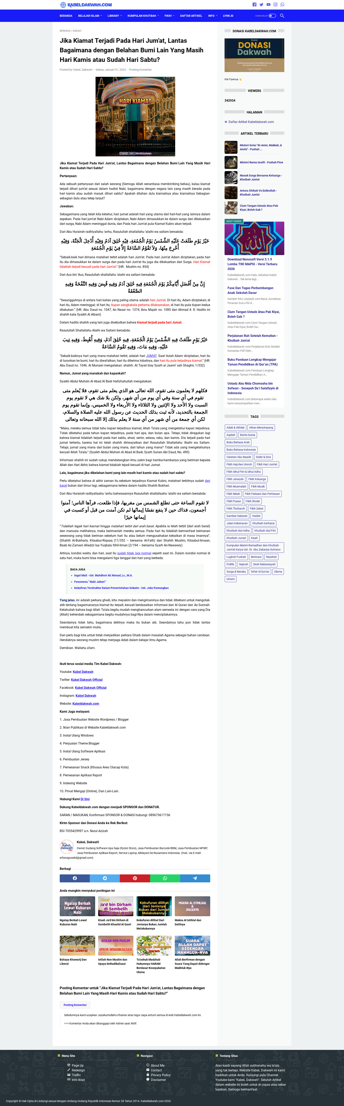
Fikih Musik (258, 486)
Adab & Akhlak (235, 427)
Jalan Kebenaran (237, 523)
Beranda (66, 15)
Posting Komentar (140, 69)
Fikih (168, 15)
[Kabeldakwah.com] (89, 5)
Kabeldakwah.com (152, 1101)
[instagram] (275, 5)
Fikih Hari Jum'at (267, 464)
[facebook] (254, 5)
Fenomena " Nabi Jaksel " (90, 582)
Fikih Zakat (256, 508)
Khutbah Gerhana (263, 523)
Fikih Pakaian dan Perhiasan (262, 494)
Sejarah (243, 564)
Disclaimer (158, 1080)
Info (211, 15)
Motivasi (256, 557)
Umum (231, 579)
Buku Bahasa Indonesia (241, 449)
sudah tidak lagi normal (134, 553)
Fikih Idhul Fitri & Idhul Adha (244, 472)
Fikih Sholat (253, 501)
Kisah (254, 538)
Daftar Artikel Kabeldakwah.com (251, 122)
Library (113, 15)
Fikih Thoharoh (236, 508)
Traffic (76, 1075)
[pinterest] (135, 878)
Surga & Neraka (236, 571)
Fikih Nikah (233, 494)
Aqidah (231, 435)
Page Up (78, 1065)
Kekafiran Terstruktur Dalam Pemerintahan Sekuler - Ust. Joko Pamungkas (121, 588)
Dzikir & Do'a (263, 457)
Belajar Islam (88, 15)
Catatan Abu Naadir (239, 457)
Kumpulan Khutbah (142, 15)
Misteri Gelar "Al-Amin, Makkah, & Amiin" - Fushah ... (261, 147)
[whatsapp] (282, 5)
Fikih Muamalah (236, 486)
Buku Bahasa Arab (238, 442)
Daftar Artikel (191, 15)
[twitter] (261, 5)
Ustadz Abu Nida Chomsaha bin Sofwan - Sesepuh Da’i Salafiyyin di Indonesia (253, 388)
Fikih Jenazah (235, 479)
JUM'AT (151, 356)
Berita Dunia (247, 435)
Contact (156, 1070)
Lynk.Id (228, 15)
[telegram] (195, 878)
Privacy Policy (161, 1075)
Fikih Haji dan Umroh (239, 464)
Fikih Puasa (234, 501)
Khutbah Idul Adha (238, 530)
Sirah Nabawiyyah (264, 564)
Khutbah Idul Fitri (265, 530)
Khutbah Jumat (236, 538)
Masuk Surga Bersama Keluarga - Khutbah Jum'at (261, 177)
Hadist (256, 516)
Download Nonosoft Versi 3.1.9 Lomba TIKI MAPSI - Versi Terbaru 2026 (252, 264)
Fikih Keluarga (257, 479)
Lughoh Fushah (236, 557)
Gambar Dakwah (237, 516)
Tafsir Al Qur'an (260, 571)
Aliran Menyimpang (261, 427)
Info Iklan (78, 1080)
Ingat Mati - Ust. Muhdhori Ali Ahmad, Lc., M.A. (103, 575)
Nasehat (271, 557)
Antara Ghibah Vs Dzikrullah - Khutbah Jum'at (258, 192)
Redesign (78, 1070)
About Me (157, 1065)
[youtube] (268, 5)
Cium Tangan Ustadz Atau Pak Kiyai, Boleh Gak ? (259, 207)
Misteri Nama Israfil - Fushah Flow (261, 162)
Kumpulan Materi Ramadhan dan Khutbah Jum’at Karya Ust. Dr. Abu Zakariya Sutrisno (253, 547)
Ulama (278, 571)
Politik (230, 564)
